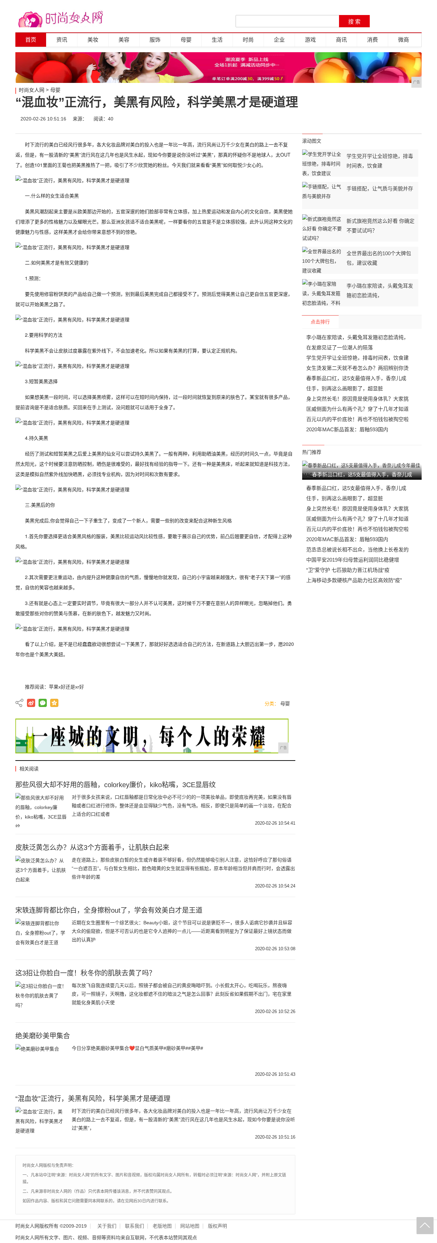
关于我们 (106, 1226)
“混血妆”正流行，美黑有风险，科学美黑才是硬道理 (92, 1098)
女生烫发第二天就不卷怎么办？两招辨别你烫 (357, 368)
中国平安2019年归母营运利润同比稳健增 (352, 560)
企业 (279, 40)
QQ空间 (54, 703)
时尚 (248, 40)
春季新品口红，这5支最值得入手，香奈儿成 (356, 378)
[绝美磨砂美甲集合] (41, 1061)
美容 (123, 40)
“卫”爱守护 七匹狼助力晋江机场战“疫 (348, 570)
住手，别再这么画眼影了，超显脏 (344, 388)
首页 (30, 40)
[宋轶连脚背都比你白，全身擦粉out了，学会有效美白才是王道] (41, 936)
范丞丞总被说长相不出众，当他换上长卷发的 (357, 549)
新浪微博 (31, 703)
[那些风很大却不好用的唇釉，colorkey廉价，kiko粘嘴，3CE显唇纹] (41, 810)
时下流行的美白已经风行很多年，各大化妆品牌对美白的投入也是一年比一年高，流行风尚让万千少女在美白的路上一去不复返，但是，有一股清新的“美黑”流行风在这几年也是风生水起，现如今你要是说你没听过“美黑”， (183, 1119)
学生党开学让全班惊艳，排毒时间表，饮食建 (357, 358)
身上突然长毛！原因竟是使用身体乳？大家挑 (357, 399)
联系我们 (134, 1226)
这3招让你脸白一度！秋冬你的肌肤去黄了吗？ (85, 973)
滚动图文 (311, 141)
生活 (217, 40)
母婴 (186, 40)
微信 (373, 119)
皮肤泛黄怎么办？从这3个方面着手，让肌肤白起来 (92, 847)
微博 (352, 119)
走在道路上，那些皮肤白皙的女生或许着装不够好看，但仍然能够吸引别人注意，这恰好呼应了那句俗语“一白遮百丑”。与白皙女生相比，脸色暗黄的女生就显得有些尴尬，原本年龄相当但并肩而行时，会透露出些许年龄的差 (183, 868)
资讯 (61, 40)
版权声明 (217, 1226)
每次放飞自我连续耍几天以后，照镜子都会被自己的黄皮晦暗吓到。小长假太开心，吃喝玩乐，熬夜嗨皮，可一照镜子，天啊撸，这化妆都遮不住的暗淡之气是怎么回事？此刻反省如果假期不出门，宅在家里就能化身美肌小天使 (182, 994)
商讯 (341, 40)
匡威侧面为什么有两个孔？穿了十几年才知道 (357, 409)
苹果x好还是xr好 (66, 687)
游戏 (310, 40)
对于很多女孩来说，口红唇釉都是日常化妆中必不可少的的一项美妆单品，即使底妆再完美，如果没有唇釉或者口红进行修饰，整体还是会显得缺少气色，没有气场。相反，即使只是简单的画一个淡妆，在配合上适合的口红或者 (182, 805)
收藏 (414, 119)
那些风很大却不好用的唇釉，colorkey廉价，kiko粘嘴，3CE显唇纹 (115, 785)
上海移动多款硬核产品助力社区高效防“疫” (354, 580)
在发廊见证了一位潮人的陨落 (339, 347)
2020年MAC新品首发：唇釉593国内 (347, 429)
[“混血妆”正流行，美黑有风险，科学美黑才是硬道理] (41, 1124)
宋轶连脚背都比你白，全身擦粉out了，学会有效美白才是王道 (108, 910)
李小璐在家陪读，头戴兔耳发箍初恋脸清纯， (357, 337)
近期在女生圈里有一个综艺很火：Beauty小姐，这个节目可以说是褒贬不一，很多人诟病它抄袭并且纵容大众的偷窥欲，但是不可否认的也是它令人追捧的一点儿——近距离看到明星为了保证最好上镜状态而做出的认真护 (182, 931)
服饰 (155, 40)
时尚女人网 (31, 90)
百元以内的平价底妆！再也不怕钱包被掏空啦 (357, 419)
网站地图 (189, 1226)
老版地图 (162, 1226)
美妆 (92, 40)
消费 (372, 40)
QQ (393, 119)
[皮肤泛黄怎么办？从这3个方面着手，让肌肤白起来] (41, 873)
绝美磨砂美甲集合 (42, 1036)
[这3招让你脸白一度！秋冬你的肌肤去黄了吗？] (41, 998)
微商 (403, 40)
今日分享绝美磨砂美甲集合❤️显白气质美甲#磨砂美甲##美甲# (137, 1048)
